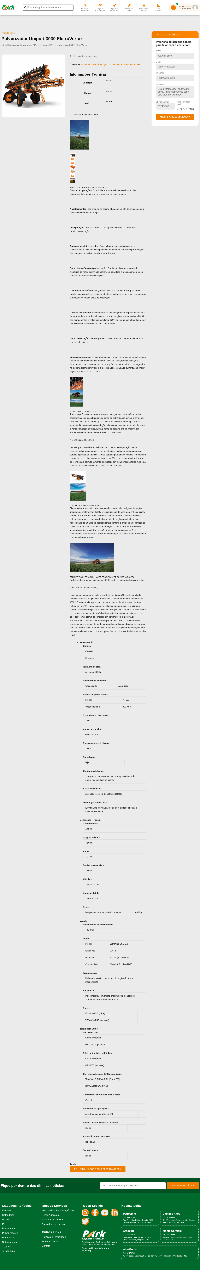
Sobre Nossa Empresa (144, 9)
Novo (108, 80)
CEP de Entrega (162, 102)
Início (4, 45)
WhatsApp (160, 73)
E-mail (158, 62)
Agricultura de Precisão (114, 9)
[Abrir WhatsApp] (192, 1262)
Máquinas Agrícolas (102, 64)
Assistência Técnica (129, 9)
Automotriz (86, 64)
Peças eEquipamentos (100, 9)
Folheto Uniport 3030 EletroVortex (97, 1169)
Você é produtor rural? (185, 105)
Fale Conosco (158, 9)
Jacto (109, 91)
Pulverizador (119, 64)
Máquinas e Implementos (85, 9)
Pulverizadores (41, 45)
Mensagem (160, 84)
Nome (158, 51)
